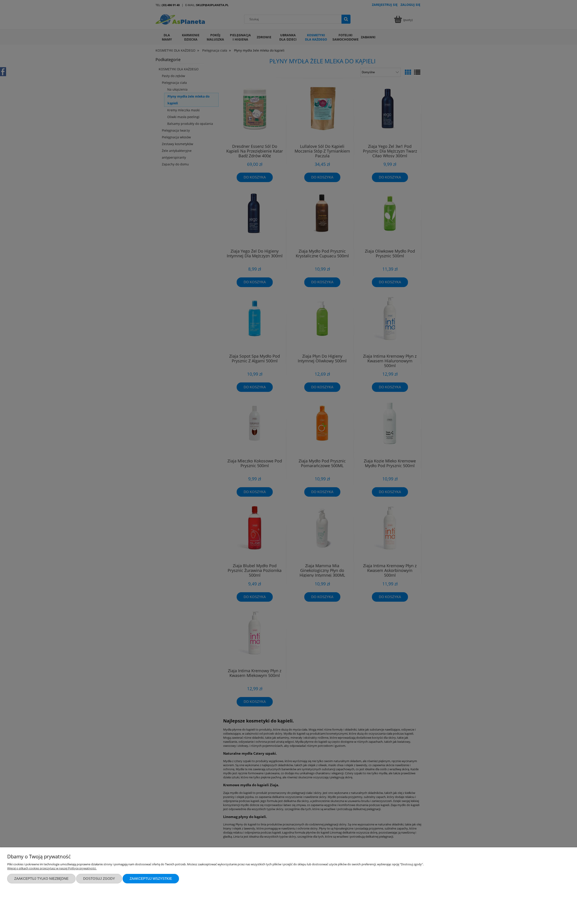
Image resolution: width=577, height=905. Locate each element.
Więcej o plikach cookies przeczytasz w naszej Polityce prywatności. (51, 868)
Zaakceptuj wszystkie (151, 878)
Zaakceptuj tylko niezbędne (41, 878)
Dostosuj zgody (99, 878)
